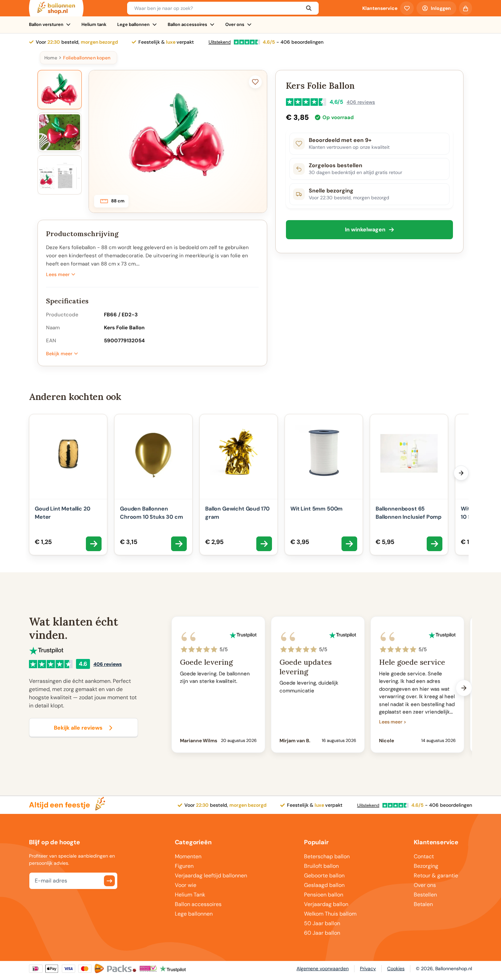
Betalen (423, 904)
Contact (424, 856)
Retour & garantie (436, 875)
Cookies (396, 968)
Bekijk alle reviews (78, 727)
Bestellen (425, 894)
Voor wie (185, 885)
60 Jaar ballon (322, 932)
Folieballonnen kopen (86, 58)
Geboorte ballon (324, 875)
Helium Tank (190, 894)
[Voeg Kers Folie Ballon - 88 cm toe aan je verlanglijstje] (255, 81)
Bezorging (426, 866)
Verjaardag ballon (326, 904)
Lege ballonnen (133, 24)
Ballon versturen (46, 24)
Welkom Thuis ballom (330, 913)
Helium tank (93, 24)
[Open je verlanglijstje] (407, 8)
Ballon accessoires (187, 24)
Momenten (188, 856)
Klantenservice (379, 8)
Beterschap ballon (327, 856)
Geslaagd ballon (324, 885)
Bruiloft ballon (321, 866)
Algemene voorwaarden (323, 968)
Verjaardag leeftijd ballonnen (211, 875)
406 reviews (361, 102)
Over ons (234, 24)
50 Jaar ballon (322, 923)
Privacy (368, 968)
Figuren (184, 866)
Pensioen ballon (323, 894)
